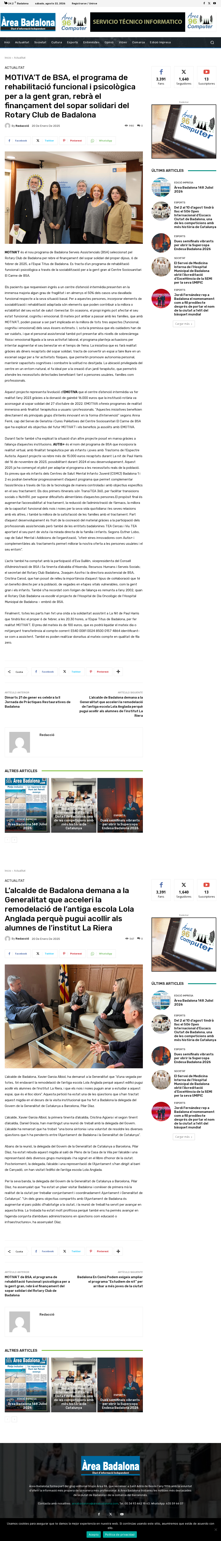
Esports (73, 800)
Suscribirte (207, 69)
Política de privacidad (120, 1534)
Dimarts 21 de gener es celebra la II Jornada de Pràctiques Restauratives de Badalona (38, 702)
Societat (179, 258)
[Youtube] (214, 3)
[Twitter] (209, 3)
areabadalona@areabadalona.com (95, 1503)
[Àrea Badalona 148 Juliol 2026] (27, 805)
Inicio (8, 57)
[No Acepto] (215, 1529)
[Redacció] (8, 126)
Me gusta (161, 69)
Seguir (184, 69)
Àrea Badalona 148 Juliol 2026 (27, 826)
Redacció (22, 125)
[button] (212, 42)
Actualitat (19, 57)
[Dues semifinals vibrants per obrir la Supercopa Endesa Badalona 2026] (120, 805)
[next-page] (14, 840)
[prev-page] (7, 840)
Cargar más (182, 324)
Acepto (94, 1534)
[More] (118, 671)
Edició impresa (27, 819)
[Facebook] (204, 3)
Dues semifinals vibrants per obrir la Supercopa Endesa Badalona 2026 (120, 824)
